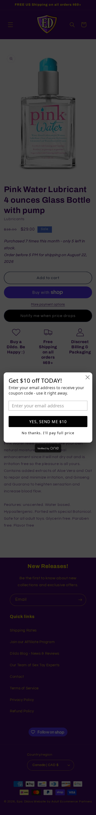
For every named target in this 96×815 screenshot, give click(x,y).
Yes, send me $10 (48, 421)
